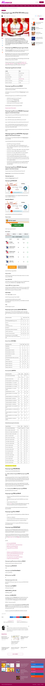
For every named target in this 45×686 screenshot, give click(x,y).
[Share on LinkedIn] (39, 16)
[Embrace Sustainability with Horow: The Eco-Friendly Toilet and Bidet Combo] (33, 28)
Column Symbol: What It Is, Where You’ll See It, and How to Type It (15, 642)
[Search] (41, 6)
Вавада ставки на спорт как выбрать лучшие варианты (25, 637)
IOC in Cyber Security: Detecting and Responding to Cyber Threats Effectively (39, 23)
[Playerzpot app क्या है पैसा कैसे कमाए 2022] (15, 27)
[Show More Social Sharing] (42, 16)
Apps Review (3, 10)
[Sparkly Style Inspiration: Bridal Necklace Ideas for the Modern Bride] (33, 33)
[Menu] (1, 5)
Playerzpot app (21, 78)
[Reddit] (2, 52)
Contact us (38, 684)
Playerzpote (11, 63)
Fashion (17, 5)
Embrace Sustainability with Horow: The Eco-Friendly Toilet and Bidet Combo (39, 28)
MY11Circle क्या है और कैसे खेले (11, 543)
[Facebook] (2, 41)
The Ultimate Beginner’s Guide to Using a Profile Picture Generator (24, 671)
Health (25, 5)
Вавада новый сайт (24, 647)
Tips (34, 5)
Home (4, 5)
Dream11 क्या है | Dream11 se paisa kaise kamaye (14, 544)
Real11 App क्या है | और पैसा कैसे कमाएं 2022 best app (15, 553)
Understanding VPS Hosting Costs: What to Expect (39, 38)
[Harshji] (6, 2)
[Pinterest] (2, 48)
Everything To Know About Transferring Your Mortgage (39, 43)
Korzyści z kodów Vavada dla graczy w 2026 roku (15, 648)
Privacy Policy (34, 684)
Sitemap (42, 684)
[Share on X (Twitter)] (36, 16)
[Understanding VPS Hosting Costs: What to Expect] (33, 38)
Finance (21, 5)
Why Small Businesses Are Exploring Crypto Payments (24, 677)
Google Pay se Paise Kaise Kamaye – (13, 558)
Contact (41, 2)
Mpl (8, 63)
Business (7, 5)
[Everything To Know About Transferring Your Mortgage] (33, 43)
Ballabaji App (20, 63)
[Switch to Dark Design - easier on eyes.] (43, 5)
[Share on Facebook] (35, 16)
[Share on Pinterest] (38, 16)
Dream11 (23, 62)
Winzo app (24, 63)
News (28, 5)
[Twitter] (2, 43)
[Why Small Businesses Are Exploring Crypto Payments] (18, 678)
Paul (7, 626)
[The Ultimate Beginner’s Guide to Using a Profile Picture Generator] (18, 671)
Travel (38, 5)
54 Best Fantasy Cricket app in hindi (13, 555)
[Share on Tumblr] (41, 16)
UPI (10, 503)
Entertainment (13, 5)
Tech (32, 5)
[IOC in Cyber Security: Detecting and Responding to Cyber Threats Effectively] (33, 23)
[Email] (2, 50)
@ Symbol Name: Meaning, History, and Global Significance (5, 637)
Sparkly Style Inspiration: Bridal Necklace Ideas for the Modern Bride (39, 33)
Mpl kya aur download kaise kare (12, 546)
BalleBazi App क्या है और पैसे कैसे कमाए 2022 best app (15, 552)
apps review (4, 613)
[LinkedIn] (2, 45)
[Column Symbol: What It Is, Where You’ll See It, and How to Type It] (15, 637)
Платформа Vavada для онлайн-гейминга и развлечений (5, 648)
